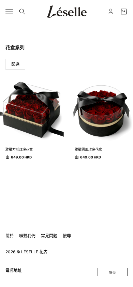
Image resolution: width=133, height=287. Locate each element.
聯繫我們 (27, 235)
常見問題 (49, 235)
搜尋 (67, 235)
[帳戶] (111, 11)
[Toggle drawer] (9, 12)
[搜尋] (22, 11)
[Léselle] (67, 11)
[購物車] (124, 11)
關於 (9, 235)
